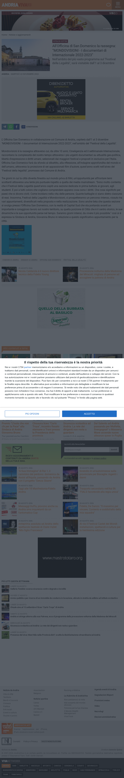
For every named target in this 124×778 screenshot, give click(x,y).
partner (27, 367)
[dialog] (62, 389)
